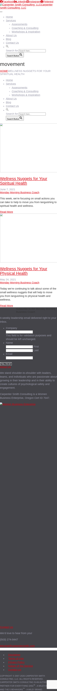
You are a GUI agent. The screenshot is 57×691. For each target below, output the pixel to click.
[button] (7, 46)
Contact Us (12, 42)
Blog (8, 39)
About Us (11, 35)
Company (11, 328)
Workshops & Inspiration (26, 31)
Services (11, 20)
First (36, 346)
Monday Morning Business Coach (19, 192)
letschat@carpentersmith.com (17, 645)
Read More (6, 211)
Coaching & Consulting (25, 28)
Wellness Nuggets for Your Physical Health (23, 271)
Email (9, 353)
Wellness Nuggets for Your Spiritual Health (23, 180)
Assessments (19, 24)
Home (9, 16)
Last (36, 350)
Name (9, 342)
